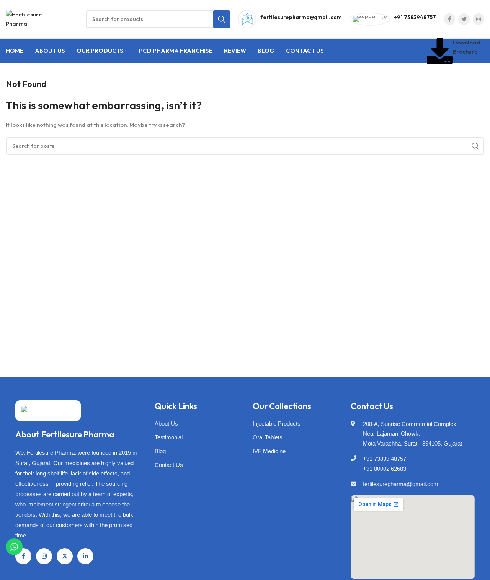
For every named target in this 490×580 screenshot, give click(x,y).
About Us (166, 423)
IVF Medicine (269, 451)
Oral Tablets (268, 437)
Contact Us (169, 465)
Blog (160, 451)
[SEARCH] (221, 19)
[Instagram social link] (478, 19)
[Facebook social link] (449, 19)
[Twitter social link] (464, 19)
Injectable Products (277, 423)
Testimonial (169, 437)
